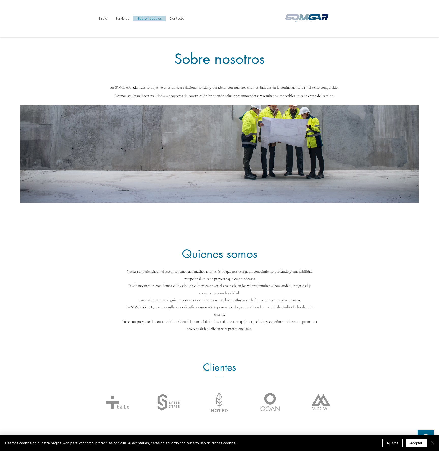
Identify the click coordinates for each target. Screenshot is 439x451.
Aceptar (416, 442)
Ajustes (392, 442)
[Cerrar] (433, 443)
